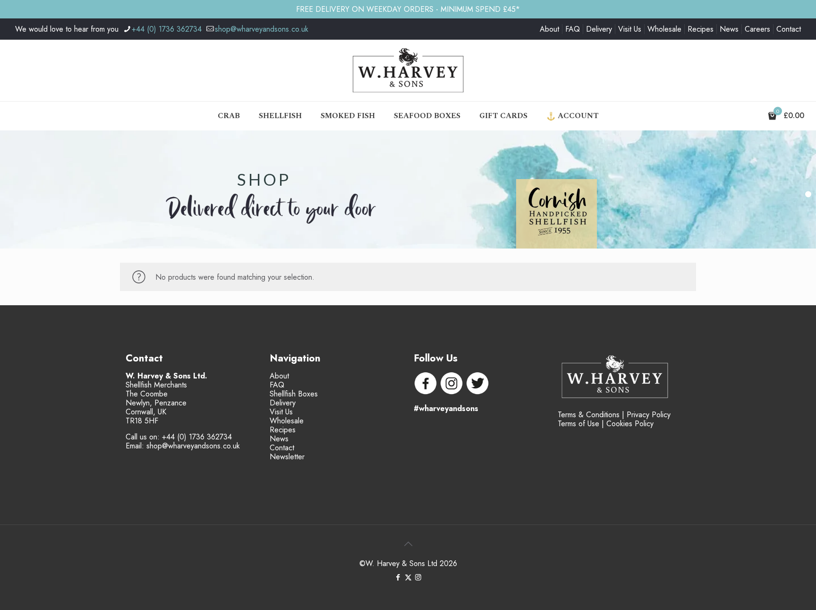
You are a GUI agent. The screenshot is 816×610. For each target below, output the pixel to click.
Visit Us (629, 29)
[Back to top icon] (408, 544)
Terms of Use (578, 423)
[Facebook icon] (398, 577)
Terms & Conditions (589, 414)
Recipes (701, 29)
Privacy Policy (649, 414)
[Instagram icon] (418, 577)
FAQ (572, 29)
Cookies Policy (630, 423)
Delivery (599, 29)
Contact (788, 29)
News (729, 29)
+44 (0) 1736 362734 (167, 29)
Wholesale (664, 29)
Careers (757, 29)
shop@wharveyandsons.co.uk (261, 29)
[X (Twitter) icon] (408, 577)
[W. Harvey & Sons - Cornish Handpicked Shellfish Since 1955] (408, 70)
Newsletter (287, 456)
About (549, 29)
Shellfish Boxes (294, 393)
